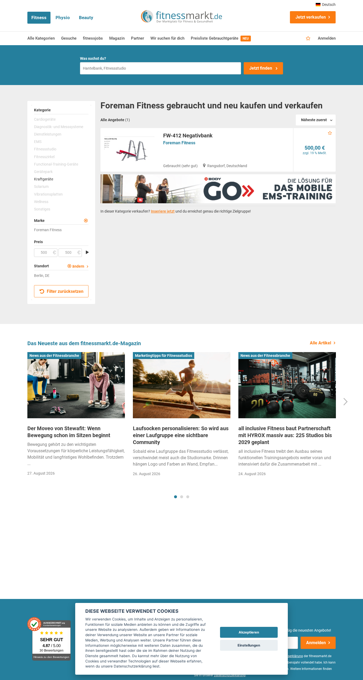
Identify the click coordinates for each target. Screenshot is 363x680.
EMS (37, 142)
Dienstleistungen (47, 134)
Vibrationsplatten (48, 194)
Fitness (39, 17)
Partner (137, 38)
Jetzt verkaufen (311, 17)
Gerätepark (43, 172)
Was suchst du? (93, 58)
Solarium (41, 186)
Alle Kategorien (41, 38)
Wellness (41, 202)
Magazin (117, 38)
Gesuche (69, 38)
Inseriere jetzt (163, 211)
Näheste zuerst (314, 120)
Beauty (86, 17)
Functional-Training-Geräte (56, 164)
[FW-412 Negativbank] (129, 150)
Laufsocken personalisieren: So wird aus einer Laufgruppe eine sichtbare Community (181, 435)
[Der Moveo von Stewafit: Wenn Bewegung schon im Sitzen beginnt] (76, 385)
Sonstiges (42, 209)
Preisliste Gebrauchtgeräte (220, 38)
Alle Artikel (320, 342)
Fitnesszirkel (44, 157)
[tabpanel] (76, 415)
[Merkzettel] (308, 38)
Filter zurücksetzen (64, 291)
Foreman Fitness (179, 142)
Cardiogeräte (45, 119)
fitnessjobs (93, 38)
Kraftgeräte (43, 179)
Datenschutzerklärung (230, 675)
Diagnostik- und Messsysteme (58, 127)
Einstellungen (249, 645)
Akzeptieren (249, 632)
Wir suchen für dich (167, 38)
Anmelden (327, 38)
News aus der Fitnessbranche (54, 355)
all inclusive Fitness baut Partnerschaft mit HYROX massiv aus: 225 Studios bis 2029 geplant (285, 435)
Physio (63, 17)
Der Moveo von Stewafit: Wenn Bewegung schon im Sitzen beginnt (68, 431)
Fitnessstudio (45, 149)
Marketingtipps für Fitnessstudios (163, 355)
